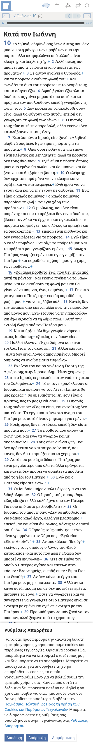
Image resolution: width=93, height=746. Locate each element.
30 (53, 477)
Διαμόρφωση (63, 737)
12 (29, 207)
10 (62, 172)
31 (10, 488)
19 (10, 330)
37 (29, 576)
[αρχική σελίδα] (7, 6)
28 (33, 442)
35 (38, 541)
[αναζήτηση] (87, 5)
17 (71, 289)
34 (25, 529)
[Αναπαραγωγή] (3, 23)
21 (54, 348)
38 (60, 582)
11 (78, 190)
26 (7, 424)
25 (63, 401)
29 (7, 459)
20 (7, 342)
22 (10, 365)
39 (26, 611)
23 (7, 377)
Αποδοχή (14, 737)
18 (65, 301)
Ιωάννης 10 (26, 15)
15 (70, 248)
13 (38, 231)
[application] (46, 23)
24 (38, 383)
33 (69, 506)
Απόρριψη (37, 737)
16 (10, 272)
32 (34, 494)
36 (46, 559)
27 (34, 430)
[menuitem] (7, 6)
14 (67, 237)
